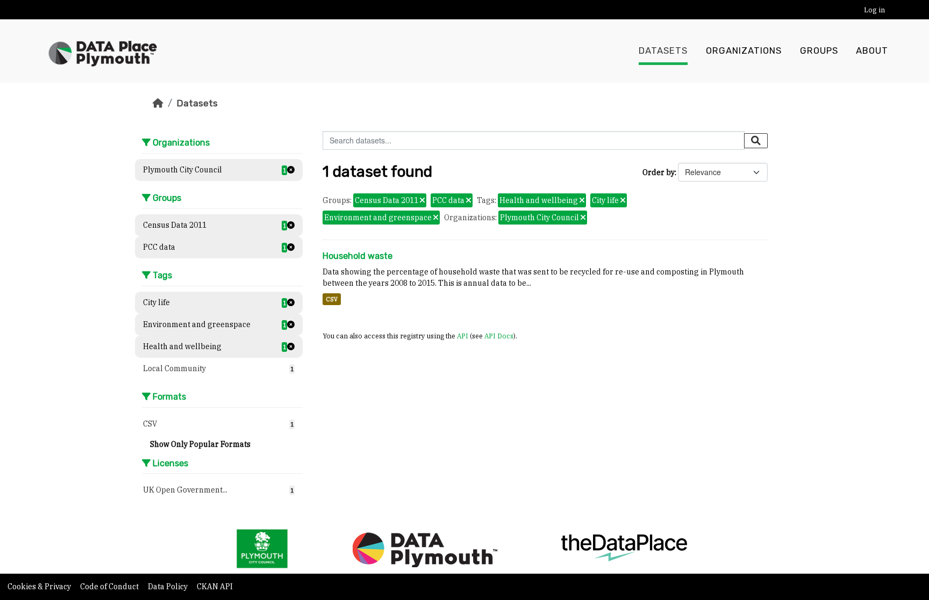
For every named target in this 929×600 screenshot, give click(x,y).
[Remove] (422, 201)
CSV (332, 299)
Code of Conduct (110, 586)
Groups (819, 51)
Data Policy (168, 586)
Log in (874, 10)
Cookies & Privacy (40, 586)
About (872, 51)
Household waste (357, 256)
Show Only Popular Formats (200, 444)
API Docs (498, 335)
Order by (658, 172)
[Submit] (756, 140)
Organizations (744, 51)
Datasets (663, 51)
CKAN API (215, 586)
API (462, 335)
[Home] (158, 103)
